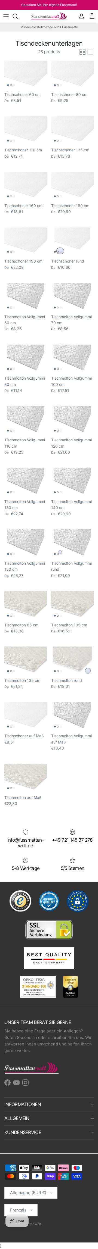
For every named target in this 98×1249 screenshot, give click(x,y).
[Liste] (90, 52)
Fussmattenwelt (29, 1224)
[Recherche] (18, 16)
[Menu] (6, 16)
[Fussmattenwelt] (49, 16)
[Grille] (82, 52)
